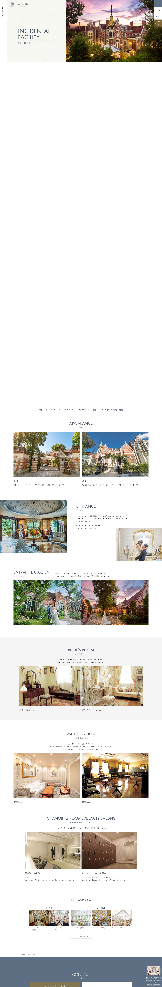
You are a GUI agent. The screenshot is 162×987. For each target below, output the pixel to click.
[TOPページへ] (19, 4)
